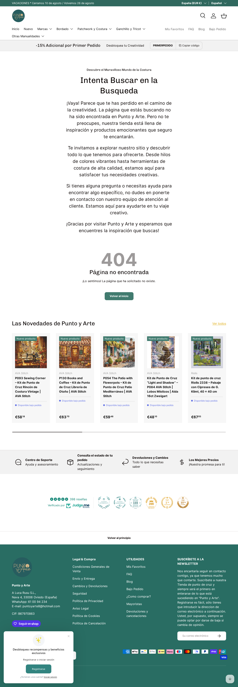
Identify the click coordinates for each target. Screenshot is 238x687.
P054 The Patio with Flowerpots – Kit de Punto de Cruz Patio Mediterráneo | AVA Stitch (118, 387)
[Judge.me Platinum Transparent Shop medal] (120, 502)
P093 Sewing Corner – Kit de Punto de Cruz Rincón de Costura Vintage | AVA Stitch (30, 387)
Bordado (63, 29)
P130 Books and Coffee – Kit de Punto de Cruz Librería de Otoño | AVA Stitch (74, 384)
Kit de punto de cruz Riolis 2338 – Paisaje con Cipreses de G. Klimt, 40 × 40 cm (206, 384)
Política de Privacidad (88, 601)
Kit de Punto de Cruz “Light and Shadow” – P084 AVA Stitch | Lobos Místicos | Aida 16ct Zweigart (162, 387)
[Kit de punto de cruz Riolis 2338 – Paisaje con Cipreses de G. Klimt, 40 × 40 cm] (207, 352)
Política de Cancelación (89, 623)
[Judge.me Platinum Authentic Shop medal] (104, 502)
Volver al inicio (119, 296)
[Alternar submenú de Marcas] (50, 29)
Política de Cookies (86, 616)
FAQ (191, 29)
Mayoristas (134, 604)
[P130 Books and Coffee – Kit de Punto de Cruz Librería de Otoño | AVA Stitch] (75, 352)
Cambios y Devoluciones (90, 586)
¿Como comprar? (138, 596)
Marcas (42, 29)
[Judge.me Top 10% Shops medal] (183, 502)
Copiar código (190, 45)
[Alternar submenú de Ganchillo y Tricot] (144, 29)
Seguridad (80, 593)
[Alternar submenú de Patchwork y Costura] (110, 29)
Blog (201, 29)
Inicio (15, 29)
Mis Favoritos (174, 29)
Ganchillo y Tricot (128, 29)
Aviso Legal (81, 608)
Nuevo (28, 29)
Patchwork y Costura (92, 29)
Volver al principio (119, 537)
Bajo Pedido (217, 29)
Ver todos (219, 323)
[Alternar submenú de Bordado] (71, 29)
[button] (224, 16)
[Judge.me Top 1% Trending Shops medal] (167, 502)
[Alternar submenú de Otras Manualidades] (43, 36)
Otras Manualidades (26, 36)
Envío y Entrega (84, 578)
